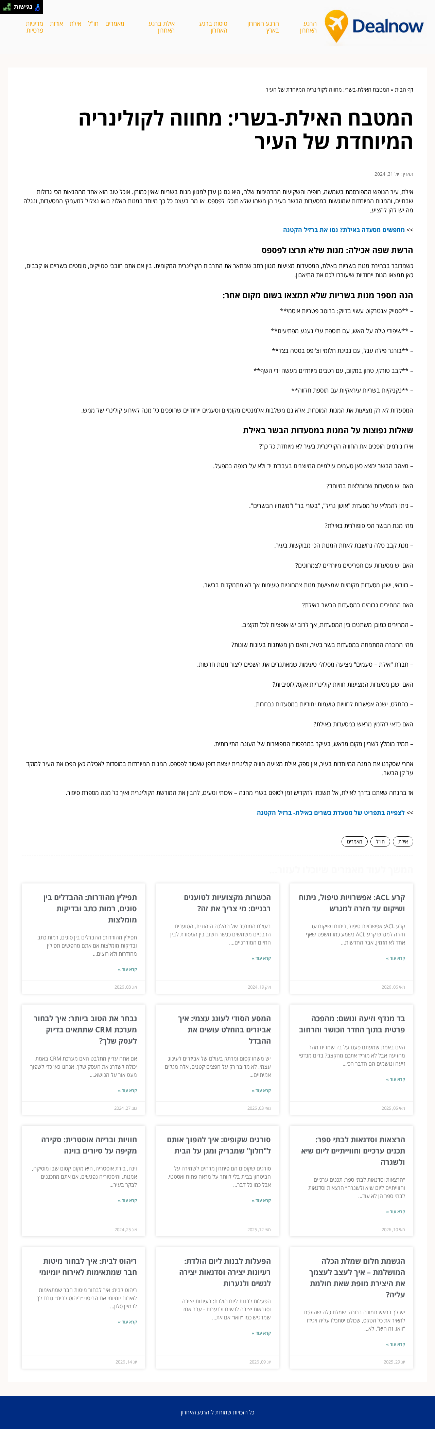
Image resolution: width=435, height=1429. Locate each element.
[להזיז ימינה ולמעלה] (9, 5)
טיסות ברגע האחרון (213, 27)
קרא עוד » (395, 958)
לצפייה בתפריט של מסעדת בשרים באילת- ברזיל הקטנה (331, 812)
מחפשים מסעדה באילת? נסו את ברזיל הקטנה (344, 230)
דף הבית (404, 89)
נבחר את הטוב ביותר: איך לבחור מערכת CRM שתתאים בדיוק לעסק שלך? (85, 1029)
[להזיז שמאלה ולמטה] (5, 9)
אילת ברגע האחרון (162, 27)
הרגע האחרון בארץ (263, 27)
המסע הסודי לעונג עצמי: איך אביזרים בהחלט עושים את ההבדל (224, 1029)
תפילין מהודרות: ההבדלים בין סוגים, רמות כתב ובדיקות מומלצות (90, 908)
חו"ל (93, 23)
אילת (75, 23)
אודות (56, 23)
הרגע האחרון (308, 27)
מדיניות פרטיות (34, 27)
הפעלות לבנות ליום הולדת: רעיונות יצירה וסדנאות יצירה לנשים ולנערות (225, 1272)
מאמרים (114, 23)
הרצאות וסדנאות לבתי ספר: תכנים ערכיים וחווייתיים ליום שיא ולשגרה (353, 1150)
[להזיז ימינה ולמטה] (9, 9)
